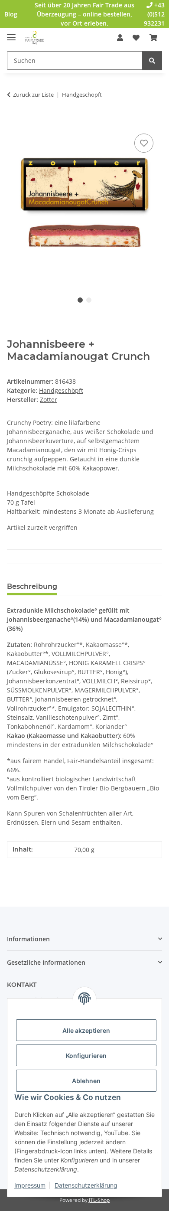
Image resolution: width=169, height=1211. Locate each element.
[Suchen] (152, 60)
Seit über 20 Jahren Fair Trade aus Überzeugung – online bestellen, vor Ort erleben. (84, 14)
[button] (120, 37)
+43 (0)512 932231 (154, 14)
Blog (10, 14)
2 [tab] (88, 300)
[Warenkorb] (153, 37)
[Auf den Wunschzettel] (143, 143)
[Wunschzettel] (136, 37)
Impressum (30, 1185)
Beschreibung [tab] (32, 586)
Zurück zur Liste (33, 94)
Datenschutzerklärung (86, 1185)
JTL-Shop (99, 1200)
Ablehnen (86, 1080)
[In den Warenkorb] (14, 122)
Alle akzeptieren (86, 1030)
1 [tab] (80, 300)
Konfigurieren (86, 1055)
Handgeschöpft (61, 390)
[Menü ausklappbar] (11, 33)
